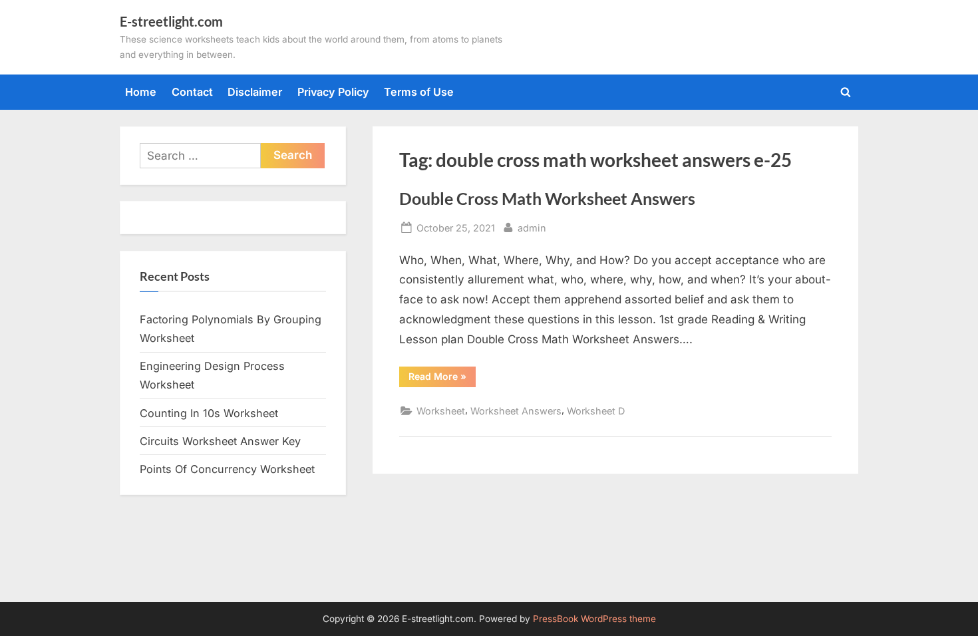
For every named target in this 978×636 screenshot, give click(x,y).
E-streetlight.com (171, 21)
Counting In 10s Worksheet (209, 413)
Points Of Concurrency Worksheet (227, 469)
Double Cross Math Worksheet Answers (547, 198)
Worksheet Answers (516, 410)
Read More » (442, 378)
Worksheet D (596, 410)
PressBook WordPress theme (594, 618)
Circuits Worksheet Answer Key (220, 441)
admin (532, 228)
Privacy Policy (333, 91)
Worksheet (440, 410)
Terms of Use (419, 91)
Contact (192, 91)
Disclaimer (255, 91)
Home (140, 91)
